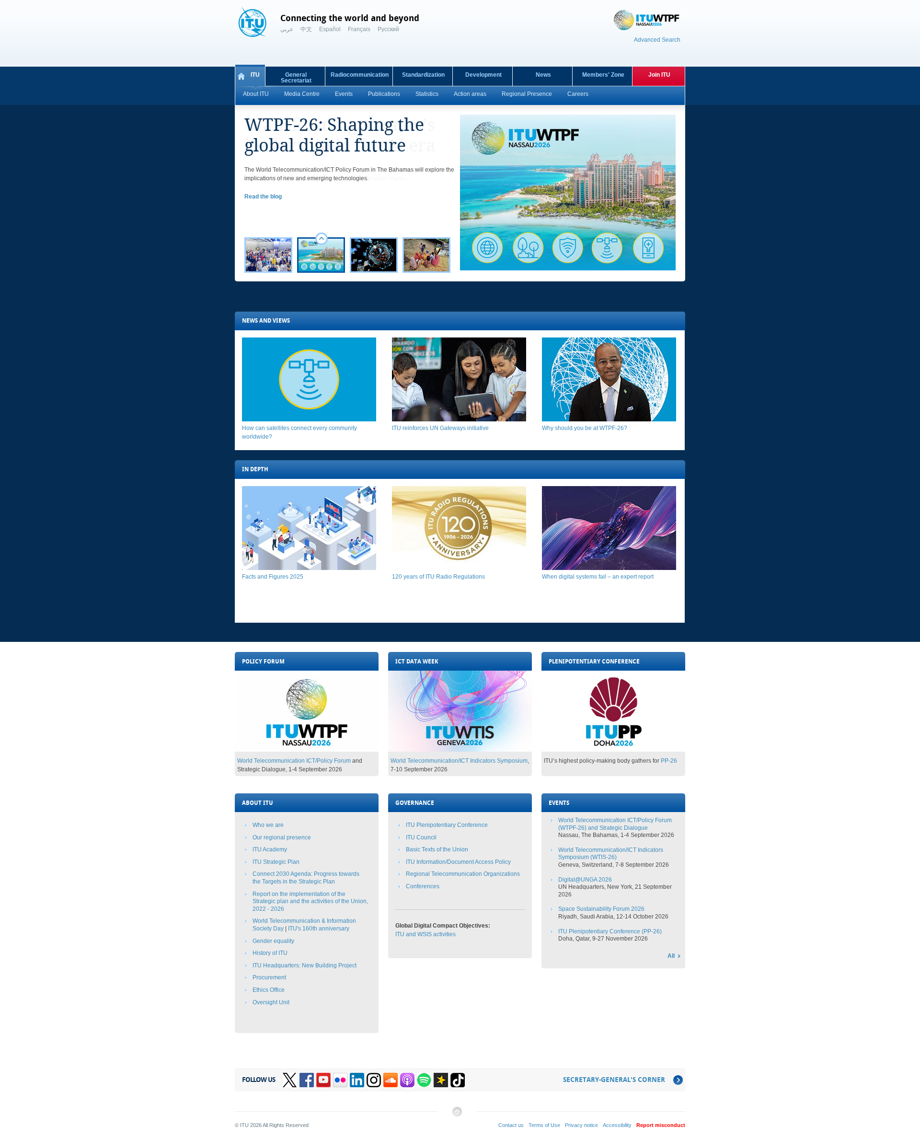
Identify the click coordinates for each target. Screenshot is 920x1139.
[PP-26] (613, 749)
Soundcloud (390, 1080)
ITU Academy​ (270, 849)
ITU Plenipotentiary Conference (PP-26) (610, 931)
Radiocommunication (360, 74)
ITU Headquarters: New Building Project (304, 965)
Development (483, 74)
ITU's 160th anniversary (318, 928)
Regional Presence (527, 94)
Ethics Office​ (269, 990)
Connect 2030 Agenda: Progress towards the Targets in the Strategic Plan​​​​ (306, 878)
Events (344, 94)
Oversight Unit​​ (271, 1002)
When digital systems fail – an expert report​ (598, 576)
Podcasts (407, 1080)
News (543, 74)
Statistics (426, 94)
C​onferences (422, 886)
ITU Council (421, 837)
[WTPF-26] (307, 749)
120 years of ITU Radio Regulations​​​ (438, 576)
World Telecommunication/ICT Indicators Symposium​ (459, 760)
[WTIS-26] (460, 749)
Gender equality (273, 941)
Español (330, 29)
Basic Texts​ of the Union (437, 849)
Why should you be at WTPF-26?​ (584, 428)
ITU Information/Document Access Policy (458, 862)
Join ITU (659, 74)
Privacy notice (581, 1125)
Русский (388, 29)
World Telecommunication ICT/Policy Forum (294, 760)
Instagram (374, 1080)
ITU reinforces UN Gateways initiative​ (440, 428)
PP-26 (669, 760)
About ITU (256, 94)
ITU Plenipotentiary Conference (447, 825)
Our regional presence (282, 837)
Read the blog (263, 196)
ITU (255, 74)
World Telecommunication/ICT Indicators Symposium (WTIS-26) (610, 854)
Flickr (340, 1080)
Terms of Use (544, 1125)
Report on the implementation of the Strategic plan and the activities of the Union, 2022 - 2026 (310, 901)
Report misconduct (660, 1125)
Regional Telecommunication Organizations (463, 874)
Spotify (424, 1080)
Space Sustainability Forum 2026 (601, 909)
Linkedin (357, 1080)
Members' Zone (603, 74)
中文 (306, 29)
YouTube (323, 1080)
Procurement (269, 977)
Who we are (268, 825)
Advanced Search (657, 39)
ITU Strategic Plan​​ (276, 862)
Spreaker (441, 1080)
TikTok (457, 1080)
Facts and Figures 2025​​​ (272, 576)
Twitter (290, 1080)
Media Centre (302, 94)
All (671, 956)
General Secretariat (296, 77)
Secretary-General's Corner (614, 1079)
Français (359, 29)
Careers (577, 94)
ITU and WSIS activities (425, 934)
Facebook (306, 1080)
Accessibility (617, 1125)
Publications (384, 94)
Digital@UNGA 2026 (585, 879)
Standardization (423, 74)
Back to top (456, 1115)
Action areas (470, 94)
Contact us (511, 1125)
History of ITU (270, 953)
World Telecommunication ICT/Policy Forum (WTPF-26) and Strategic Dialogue (615, 824)
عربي (286, 29)
